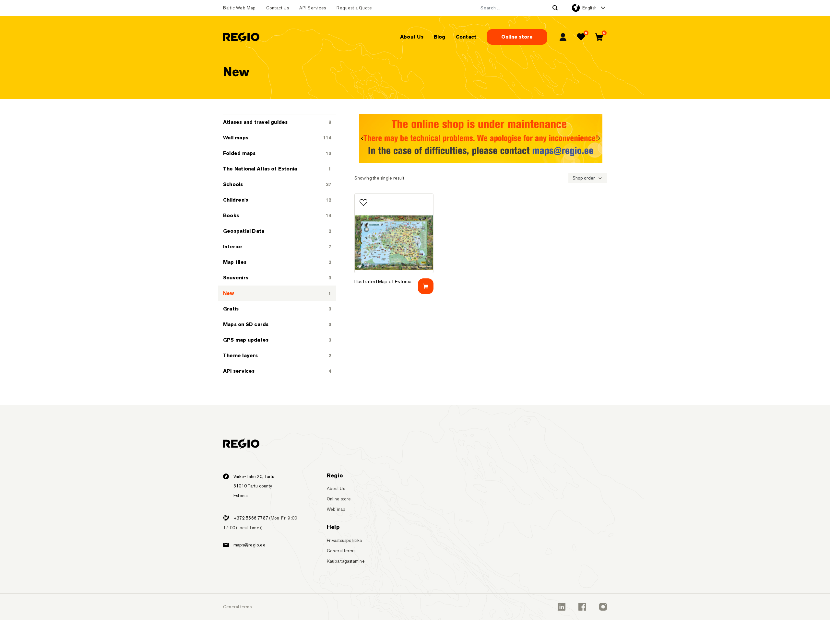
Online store (517, 36)
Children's (235, 199)
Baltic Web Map (239, 8)
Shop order (584, 178)
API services (239, 371)
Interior (233, 246)
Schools (233, 184)
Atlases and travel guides (255, 122)
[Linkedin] (561, 607)
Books (231, 215)
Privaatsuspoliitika (344, 540)
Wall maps (235, 137)
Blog (439, 36)
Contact (466, 36)
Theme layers (240, 355)
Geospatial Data (243, 231)
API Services (312, 8)
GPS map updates (245, 339)
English (589, 8)
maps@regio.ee (249, 545)
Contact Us (277, 8)
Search (555, 7)
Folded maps (239, 153)
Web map (336, 509)
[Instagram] (603, 607)
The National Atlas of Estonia (260, 168)
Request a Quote (354, 8)
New (228, 293)
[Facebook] (582, 607)
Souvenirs (235, 277)
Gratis (231, 308)
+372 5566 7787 (250, 518)
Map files (234, 262)
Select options (425, 286)
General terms (341, 551)
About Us (411, 36)
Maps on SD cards (246, 324)
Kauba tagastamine (346, 561)
